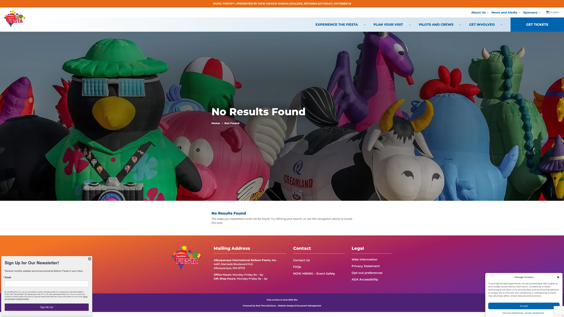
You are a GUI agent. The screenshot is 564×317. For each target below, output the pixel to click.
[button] (558, 277)
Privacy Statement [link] (534, 312)
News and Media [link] (504, 12)
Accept (524, 306)
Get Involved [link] (482, 25)
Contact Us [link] (301, 260)
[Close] (89, 258)
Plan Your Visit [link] (388, 25)
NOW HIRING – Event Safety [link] (314, 273)
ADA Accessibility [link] (365, 279)
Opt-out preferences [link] (512, 312)
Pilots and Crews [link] (436, 25)
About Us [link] (478, 12)
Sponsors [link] (530, 12)
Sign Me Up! (46, 307)
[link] (14, 26)
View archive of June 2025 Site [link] (282, 300)
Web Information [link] (364, 259)
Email (8, 277)
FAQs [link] (297, 267)
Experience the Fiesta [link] (336, 25)
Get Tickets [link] (537, 25)
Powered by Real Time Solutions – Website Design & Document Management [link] (282, 306)
